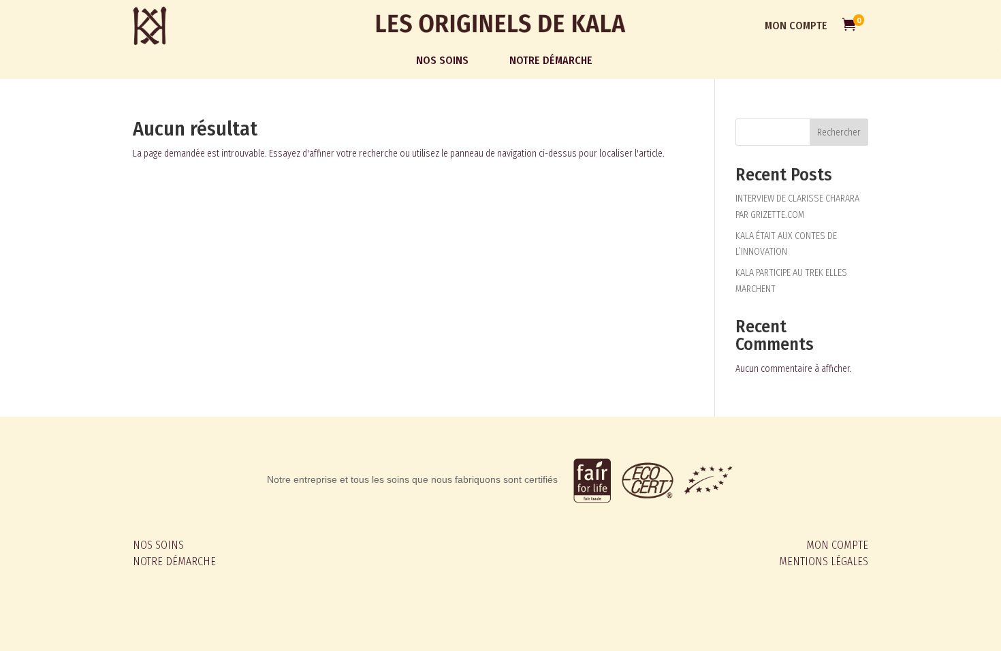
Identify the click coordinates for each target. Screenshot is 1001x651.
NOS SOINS (158, 545)
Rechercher (839, 132)
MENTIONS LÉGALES (823, 561)
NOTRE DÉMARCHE (174, 561)
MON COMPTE (796, 25)
